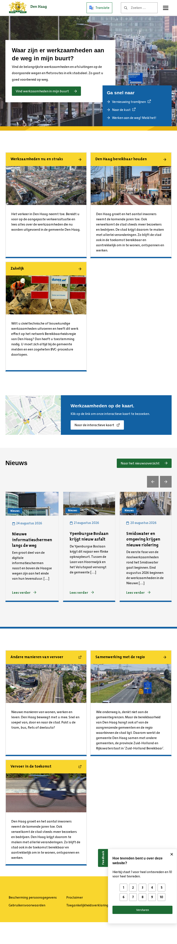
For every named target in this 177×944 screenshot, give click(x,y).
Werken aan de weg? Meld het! (134, 118)
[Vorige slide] (153, 482)
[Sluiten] (171, 854)
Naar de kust (121, 110)
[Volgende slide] (166, 482)
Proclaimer (74, 897)
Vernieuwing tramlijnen (129, 102)
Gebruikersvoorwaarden (27, 905)
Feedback (103, 858)
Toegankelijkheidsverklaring (87, 905)
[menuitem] (36, 897)
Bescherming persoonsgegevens (33, 897)
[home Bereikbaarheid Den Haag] (28, 7)
